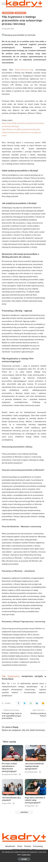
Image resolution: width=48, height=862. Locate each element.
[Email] (43, 703)
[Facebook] (18, 703)
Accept (24, 859)
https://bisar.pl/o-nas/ (24, 70)
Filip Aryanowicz (10, 676)
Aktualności (8, 13)
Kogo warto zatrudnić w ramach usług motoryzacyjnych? (35, 800)
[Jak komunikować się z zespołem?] (12, 787)
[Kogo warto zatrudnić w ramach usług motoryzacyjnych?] (35, 787)
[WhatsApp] (30, 703)
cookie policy (26, 855)
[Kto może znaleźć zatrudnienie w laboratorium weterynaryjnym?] (12, 753)
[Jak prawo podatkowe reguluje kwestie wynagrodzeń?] (35, 753)
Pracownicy (20, 13)
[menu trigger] (5, 3)
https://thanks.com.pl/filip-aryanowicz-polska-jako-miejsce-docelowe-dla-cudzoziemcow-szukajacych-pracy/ (21, 132)
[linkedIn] (36, 703)
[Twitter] (24, 703)
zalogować (16, 730)
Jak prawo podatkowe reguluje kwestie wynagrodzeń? (34, 766)
